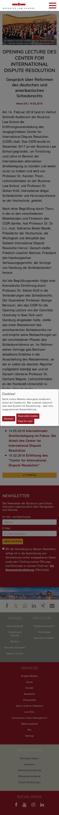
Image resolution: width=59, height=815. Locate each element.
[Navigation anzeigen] (52, 6)
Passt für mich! (25, 421)
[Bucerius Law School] (18, 5)
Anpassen (9, 418)
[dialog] (29, 407)
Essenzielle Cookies (28, 416)
